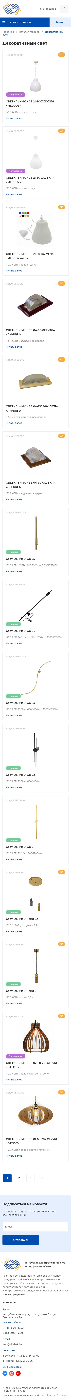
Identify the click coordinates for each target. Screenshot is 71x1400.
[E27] (35, 229)
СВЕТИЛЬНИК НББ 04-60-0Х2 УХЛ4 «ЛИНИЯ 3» (30, 485)
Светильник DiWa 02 (20, 774)
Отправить (20, 1240)
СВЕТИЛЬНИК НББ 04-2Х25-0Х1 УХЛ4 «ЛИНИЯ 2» (32, 408)
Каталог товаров (29, 31)
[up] (9, 1391)
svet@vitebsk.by (12, 1344)
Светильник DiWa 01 (20, 846)
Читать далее (14, 118)
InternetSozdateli (57, 1395)
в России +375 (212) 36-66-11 (18, 1361)
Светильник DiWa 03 (20, 703)
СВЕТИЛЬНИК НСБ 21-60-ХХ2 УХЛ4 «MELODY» (30, 180)
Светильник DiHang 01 (21, 991)
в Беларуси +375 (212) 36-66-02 (20, 1355)
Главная (9, 31)
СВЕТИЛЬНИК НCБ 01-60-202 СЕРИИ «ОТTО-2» (31, 1141)
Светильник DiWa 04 (20, 631)
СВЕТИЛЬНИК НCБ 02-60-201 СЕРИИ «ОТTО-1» (31, 1065)
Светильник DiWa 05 (20, 558)
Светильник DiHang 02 (22, 919)
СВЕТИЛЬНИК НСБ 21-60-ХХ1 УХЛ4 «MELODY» (30, 103)
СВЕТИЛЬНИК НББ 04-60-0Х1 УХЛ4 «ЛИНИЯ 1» (30, 332)
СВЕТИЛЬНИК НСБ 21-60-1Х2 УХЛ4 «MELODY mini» (30, 256)
